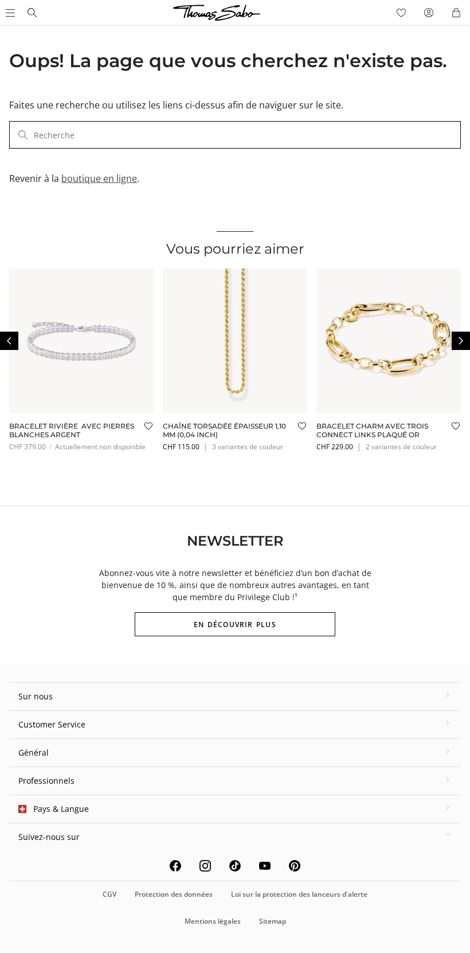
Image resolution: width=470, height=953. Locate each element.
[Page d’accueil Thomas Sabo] (32, 13)
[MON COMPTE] (428, 13)
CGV (109, 894)
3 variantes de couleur (247, 447)
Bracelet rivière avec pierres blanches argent (71, 430)
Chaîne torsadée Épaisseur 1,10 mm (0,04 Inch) (224, 430)
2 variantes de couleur (401, 447)
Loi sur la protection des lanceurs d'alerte (299, 894)
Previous (9, 341)
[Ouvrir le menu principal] (9, 13)
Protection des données (174, 894)
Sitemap (272, 921)
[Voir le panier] (456, 13)
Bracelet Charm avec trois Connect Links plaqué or (372, 430)
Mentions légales (213, 921)
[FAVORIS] (401, 13)
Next (461, 341)
